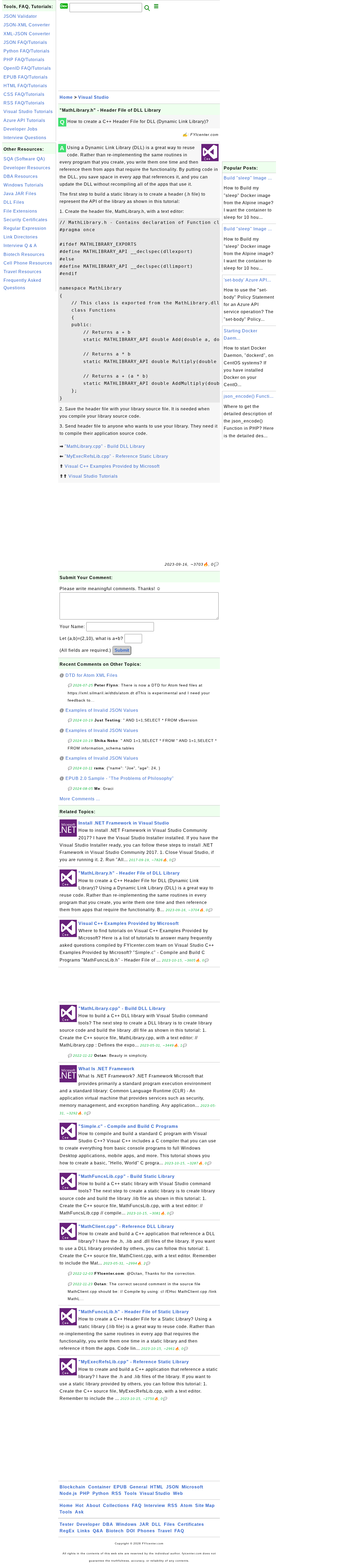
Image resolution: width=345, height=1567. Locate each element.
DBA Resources (21, 176)
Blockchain (72, 1487)
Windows (126, 1524)
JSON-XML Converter (27, 25)
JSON (172, 1487)
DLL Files (14, 202)
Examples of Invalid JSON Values (101, 710)
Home (66, 97)
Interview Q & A (20, 245)
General (138, 1487)
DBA (108, 1524)
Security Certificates (25, 219)
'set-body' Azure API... (247, 280)
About (93, 1505)
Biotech (115, 1531)
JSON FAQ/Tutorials (25, 42)
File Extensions (20, 211)
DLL (156, 1524)
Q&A (98, 1531)
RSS (117, 1493)
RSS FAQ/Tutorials (24, 103)
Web (178, 1493)
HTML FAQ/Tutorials (25, 85)
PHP (85, 1493)
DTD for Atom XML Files (91, 675)
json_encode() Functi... (249, 396)
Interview (154, 1505)
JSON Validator (20, 16)
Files (169, 1524)
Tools (130, 1493)
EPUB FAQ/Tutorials (26, 77)
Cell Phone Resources (28, 263)
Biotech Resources (24, 254)
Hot (79, 1505)
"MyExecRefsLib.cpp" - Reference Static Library (116, 456)
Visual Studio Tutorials (28, 111)
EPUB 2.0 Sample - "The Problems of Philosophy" (119, 778)
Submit (122, 650)
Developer (88, 1524)
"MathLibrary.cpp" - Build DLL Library (105, 446)
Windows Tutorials (23, 185)
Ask (79, 1512)
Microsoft (192, 1487)
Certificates (191, 1524)
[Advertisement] (29, 373)
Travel (165, 1531)
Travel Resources (23, 271)
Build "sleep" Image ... (248, 178)
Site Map (205, 1505)
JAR (144, 1524)
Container (99, 1487)
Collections (116, 1505)
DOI (130, 1531)
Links (83, 1531)
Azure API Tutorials (24, 120)
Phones (146, 1531)
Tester (67, 1524)
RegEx (67, 1531)
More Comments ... (80, 799)
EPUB (120, 1487)
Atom (186, 1505)
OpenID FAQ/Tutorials (27, 68)
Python (100, 1493)
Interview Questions (25, 137)
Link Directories (21, 237)
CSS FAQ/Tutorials (24, 94)
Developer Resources (27, 167)
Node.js (68, 1493)
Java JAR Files (20, 193)
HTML (156, 1487)
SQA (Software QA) (24, 159)
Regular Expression (25, 228)
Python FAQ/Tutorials (27, 51)
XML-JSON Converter (27, 33)
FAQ (137, 1505)
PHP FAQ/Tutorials (24, 59)
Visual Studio (93, 97)
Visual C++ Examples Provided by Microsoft (112, 466)
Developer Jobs (20, 129)
